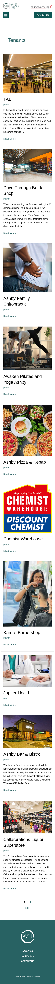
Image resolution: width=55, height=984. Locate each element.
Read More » (9, 138)
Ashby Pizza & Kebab (24, 462)
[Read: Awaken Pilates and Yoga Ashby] (27, 348)
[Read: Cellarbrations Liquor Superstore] (27, 817)
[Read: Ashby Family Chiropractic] (27, 268)
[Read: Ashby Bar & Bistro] (27, 731)
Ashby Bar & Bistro (21, 754)
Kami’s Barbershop (21, 632)
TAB (7, 99)
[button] (6, 15)
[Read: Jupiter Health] (27, 671)
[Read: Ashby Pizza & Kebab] (27, 430)
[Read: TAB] (27, 73)
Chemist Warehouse (23, 538)
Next (28, 908)
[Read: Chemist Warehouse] (27, 508)
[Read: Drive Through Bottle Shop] (27, 165)
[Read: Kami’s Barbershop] (27, 593)
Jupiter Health (16, 692)
